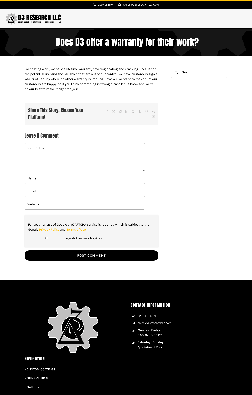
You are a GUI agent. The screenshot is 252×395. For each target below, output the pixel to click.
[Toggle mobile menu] (244, 19)
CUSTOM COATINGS (41, 369)
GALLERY (33, 387)
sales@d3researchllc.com (155, 323)
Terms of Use (76, 229)
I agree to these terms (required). (83, 238)
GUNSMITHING (37, 378)
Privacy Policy (49, 229)
